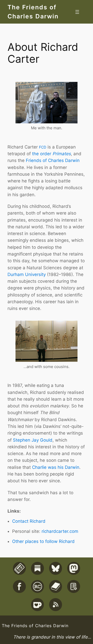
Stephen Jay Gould (32, 440)
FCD (42, 147)
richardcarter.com (60, 531)
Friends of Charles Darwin (53, 160)
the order (51, 153)
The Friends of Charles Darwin (35, 625)
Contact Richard (28, 521)
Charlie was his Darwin (55, 467)
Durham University (26, 274)
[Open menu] (77, 12)
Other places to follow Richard (43, 541)
